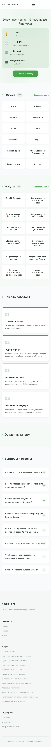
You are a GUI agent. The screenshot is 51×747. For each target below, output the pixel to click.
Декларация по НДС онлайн (13, 674)
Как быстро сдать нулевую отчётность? (24, 472)
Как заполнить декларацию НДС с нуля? (24, 543)
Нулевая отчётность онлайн (13, 701)
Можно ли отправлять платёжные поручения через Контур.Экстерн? (21, 530)
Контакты (6, 722)
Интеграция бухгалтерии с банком (16, 683)
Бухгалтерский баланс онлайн (14, 661)
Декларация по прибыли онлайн (15, 679)
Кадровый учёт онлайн (11, 688)
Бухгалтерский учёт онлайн (13, 665)
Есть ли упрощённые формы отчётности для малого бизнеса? (24, 485)
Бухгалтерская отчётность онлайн (16, 656)
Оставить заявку (25, 74)
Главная (5, 626)
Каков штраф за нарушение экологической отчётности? (18, 500)
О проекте (6, 718)
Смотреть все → (41, 95)
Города (5, 631)
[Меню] (34, 4)
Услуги (4, 635)
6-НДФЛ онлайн (8, 652)
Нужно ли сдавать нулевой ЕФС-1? (21, 570)
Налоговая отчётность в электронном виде (20, 697)
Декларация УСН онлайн (12, 670)
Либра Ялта (10, 4)
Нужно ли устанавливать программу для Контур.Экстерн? (24, 515)
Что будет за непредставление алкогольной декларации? (20, 557)
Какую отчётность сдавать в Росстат (18, 692)
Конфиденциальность (11, 727)
